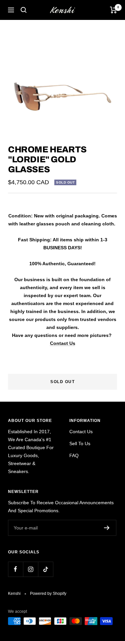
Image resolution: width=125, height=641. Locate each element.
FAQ (74, 455)
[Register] (107, 527)
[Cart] (113, 10)
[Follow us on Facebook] (15, 569)
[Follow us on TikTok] (45, 569)
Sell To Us (79, 443)
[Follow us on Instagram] (30, 569)
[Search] (24, 10)
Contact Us (62, 343)
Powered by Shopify (48, 593)
